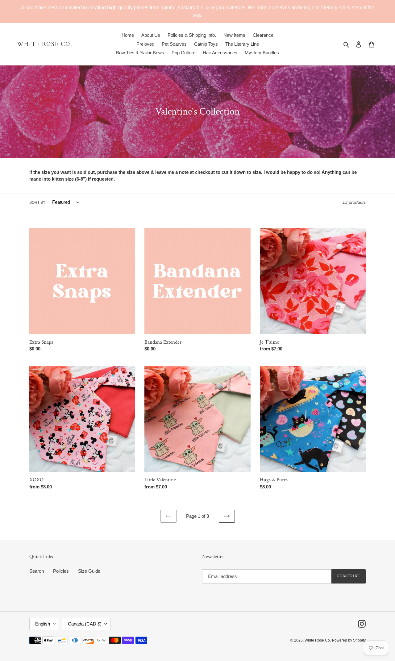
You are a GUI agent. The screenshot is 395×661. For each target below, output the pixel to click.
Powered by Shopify (349, 640)
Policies (61, 571)
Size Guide (89, 571)
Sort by (37, 202)
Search (36, 571)
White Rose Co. (45, 44)
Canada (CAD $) (85, 623)
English (42, 623)
